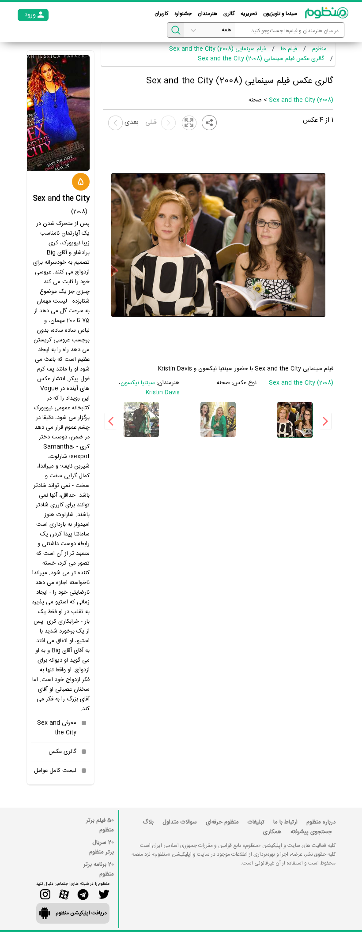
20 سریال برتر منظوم (101, 847)
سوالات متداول (179, 822)
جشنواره (183, 13)
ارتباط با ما (285, 822)
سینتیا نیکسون (138, 383)
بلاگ (148, 822)
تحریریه (249, 13)
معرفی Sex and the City (56, 727)
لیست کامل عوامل (55, 770)
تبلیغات (256, 822)
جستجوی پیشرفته (311, 832)
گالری (228, 13)
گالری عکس (62, 751)
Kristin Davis (163, 392)
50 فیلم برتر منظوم (100, 825)
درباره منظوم (321, 822)
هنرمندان (207, 13)
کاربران (161, 13)
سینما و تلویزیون (280, 13)
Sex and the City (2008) (301, 100)
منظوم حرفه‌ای (222, 822)
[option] (294, 420)
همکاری (272, 832)
